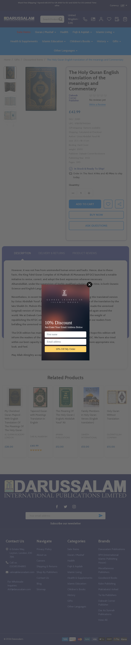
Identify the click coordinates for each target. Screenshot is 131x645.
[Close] (89, 284)
